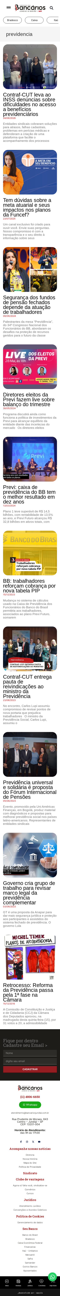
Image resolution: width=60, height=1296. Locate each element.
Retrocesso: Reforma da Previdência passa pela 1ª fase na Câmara (28, 992)
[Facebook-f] (21, 1141)
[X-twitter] (33, 1141)
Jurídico (30, 1285)
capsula (39, 1293)
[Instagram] (27, 1141)
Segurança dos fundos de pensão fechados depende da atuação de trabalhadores (29, 304)
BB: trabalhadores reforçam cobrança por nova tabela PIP (29, 586)
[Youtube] (39, 1141)
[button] (51, 8)
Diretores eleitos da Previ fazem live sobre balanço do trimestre (29, 399)
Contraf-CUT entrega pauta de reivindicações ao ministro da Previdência (27, 686)
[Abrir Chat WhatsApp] (52, 1276)
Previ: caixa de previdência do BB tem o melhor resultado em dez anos (29, 494)
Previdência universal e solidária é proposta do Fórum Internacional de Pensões (29, 789)
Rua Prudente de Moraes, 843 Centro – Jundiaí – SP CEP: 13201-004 (30, 1121)
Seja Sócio (53, 1285)
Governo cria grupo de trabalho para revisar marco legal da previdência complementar (29, 893)
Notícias (18, 1285)
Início (7, 1285)
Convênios (41, 1285)
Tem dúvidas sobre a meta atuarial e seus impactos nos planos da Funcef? (27, 207)
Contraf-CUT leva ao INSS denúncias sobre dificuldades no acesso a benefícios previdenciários (29, 104)
